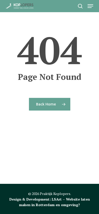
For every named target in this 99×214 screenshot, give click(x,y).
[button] (90, 6)
